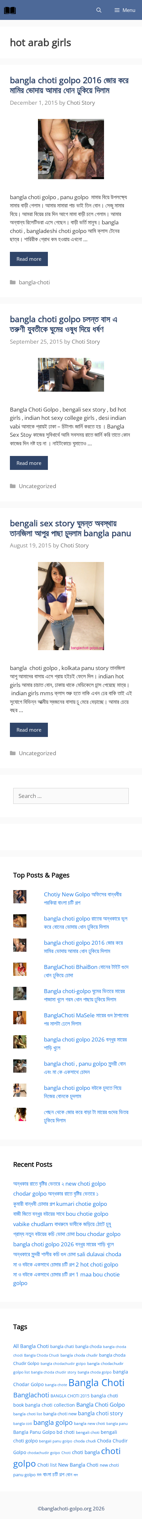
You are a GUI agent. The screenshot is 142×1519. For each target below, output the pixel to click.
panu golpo (24, 1475)
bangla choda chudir (79, 1355)
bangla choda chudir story (53, 1372)
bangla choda (88, 1346)
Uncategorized (37, 486)
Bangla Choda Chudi (41, 1355)
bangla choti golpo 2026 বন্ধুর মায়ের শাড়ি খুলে (63, 1244)
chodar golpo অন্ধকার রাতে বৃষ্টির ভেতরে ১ (55, 1193)
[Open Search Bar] (99, 10)
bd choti (65, 1432)
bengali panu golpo (55, 1440)
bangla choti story (100, 1413)
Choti (66, 1452)
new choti (109, 1465)
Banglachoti (31, 1394)
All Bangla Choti (31, 1346)
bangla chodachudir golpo (63, 1363)
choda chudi (85, 1440)
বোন (69, 1474)
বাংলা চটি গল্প (53, 1474)
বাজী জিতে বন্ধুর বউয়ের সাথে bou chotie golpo (60, 1213)
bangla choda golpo (95, 1372)
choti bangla (86, 1452)
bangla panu (117, 1423)
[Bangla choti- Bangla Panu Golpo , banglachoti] (11, 10)
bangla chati (62, 1346)
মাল (76, 1474)
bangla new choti (89, 1423)
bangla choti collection (50, 1405)
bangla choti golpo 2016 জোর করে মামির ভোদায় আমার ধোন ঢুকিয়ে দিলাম (69, 84)
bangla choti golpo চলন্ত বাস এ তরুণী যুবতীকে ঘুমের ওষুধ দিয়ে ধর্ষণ (64, 323)
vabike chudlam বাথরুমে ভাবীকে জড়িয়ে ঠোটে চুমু (62, 1224)
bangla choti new (60, 1414)
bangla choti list (27, 1413)
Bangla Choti (96, 1382)
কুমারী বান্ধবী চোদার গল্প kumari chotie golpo (60, 1204)
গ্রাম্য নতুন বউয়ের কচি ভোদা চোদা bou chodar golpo (67, 1234)
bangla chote (56, 1384)
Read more (29, 258)
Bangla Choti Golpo (100, 1404)
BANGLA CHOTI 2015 (70, 1395)
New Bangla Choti (78, 1464)
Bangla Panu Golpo (34, 1432)
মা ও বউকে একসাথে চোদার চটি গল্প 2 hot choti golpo (65, 1264)
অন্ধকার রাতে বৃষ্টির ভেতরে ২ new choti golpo (59, 1183)
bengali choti (87, 1432)
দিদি (39, 1474)
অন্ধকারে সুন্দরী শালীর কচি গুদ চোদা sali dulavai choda (67, 1254)
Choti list (47, 1465)
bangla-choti (34, 282)
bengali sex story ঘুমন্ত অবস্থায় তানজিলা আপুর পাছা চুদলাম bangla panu (70, 527)
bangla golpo (53, 1422)
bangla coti (22, 1423)
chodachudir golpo (43, 1452)
